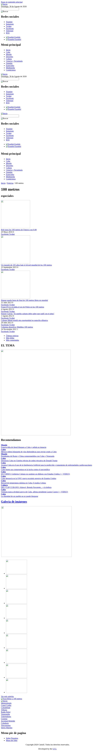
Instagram (10, 24)
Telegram (9, 31)
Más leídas (10, 338)
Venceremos (6, 725)
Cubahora (5, 723)
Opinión (9, 63)
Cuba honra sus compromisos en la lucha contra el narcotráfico (25, 469)
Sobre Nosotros (12, 738)
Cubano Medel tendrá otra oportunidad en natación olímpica (24, 320)
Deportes (9, 57)
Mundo (9, 54)
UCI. (55, 749)
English (17, 37)
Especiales (10, 66)
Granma (4, 719)
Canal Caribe (6, 705)
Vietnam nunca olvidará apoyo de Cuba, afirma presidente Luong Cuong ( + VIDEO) (34, 492)
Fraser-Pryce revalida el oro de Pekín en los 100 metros (22, 307)
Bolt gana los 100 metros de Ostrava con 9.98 (19, 230)
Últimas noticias (12, 336)
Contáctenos (11, 70)
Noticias (10, 183)
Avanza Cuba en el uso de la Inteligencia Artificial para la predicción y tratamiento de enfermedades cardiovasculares (46, 465)
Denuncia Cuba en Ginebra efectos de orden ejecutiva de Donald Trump (29, 461)
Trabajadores (6, 716)
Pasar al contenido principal (12, 2)
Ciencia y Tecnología (14, 61)
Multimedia (10, 68)
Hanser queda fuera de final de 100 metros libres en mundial (24, 300)
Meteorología (6, 703)
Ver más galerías (7, 696)
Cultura (9, 59)
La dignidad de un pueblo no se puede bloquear (19, 496)
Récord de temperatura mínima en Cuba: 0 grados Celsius (23, 483)
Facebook (10, 28)
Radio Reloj (5, 712)
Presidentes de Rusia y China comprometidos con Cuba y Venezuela (27, 456)
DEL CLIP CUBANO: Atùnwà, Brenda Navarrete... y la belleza (26, 487)
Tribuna (4, 710)
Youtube (9, 22)
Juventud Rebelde (8, 721)
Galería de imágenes (14, 501)
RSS (8, 33)
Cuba (8, 52)
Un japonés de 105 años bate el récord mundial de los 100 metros (26, 265)
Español (17, 39)
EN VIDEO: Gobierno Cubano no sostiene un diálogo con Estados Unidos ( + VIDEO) (35, 474)
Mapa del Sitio (11, 740)
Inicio (8, 50)
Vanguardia (5, 714)
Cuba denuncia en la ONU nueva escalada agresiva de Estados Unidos (28, 478)
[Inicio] (4, 4)
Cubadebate (5, 708)
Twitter (9, 26)
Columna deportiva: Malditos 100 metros (17, 327)
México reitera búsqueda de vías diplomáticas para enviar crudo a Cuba (29, 452)
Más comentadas (12, 340)
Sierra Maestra (6, 728)
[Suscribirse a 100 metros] (11, 699)
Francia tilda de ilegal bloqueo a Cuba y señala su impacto (23, 447)
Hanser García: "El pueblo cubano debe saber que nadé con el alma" (27, 314)
